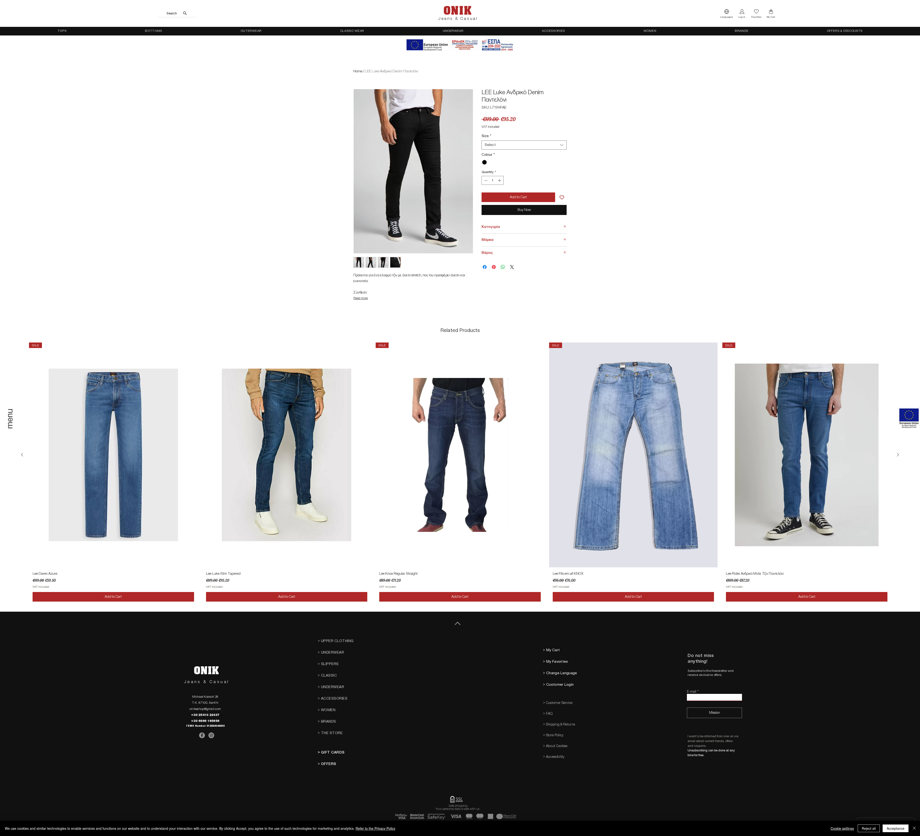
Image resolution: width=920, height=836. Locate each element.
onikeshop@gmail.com (205, 708)
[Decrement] (485, 180)
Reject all (869, 828)
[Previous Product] (22, 455)
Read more (360, 298)
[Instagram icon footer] (211, 735)
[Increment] (500, 180)
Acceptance (895, 828)
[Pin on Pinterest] (494, 267)
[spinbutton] (492, 180)
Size (486, 136)
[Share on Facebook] (485, 267)
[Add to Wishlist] (562, 197)
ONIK (457, 10)
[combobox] (524, 145)
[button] (726, 13)
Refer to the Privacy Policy (375, 828)
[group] (460, 473)
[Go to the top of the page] (457, 623)
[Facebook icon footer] (202, 735)
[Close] (914, 828)
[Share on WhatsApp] (503, 267)
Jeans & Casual (457, 19)
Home (357, 71)
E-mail (691, 691)
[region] (10, 426)
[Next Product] (898, 455)
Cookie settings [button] (842, 828)
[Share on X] (512, 267)
